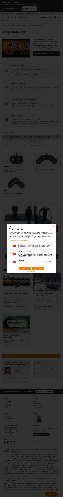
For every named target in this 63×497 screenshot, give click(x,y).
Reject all (25, 268)
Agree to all (38, 268)
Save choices (31, 271)
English (11, 226)
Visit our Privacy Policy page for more (18, 240)
